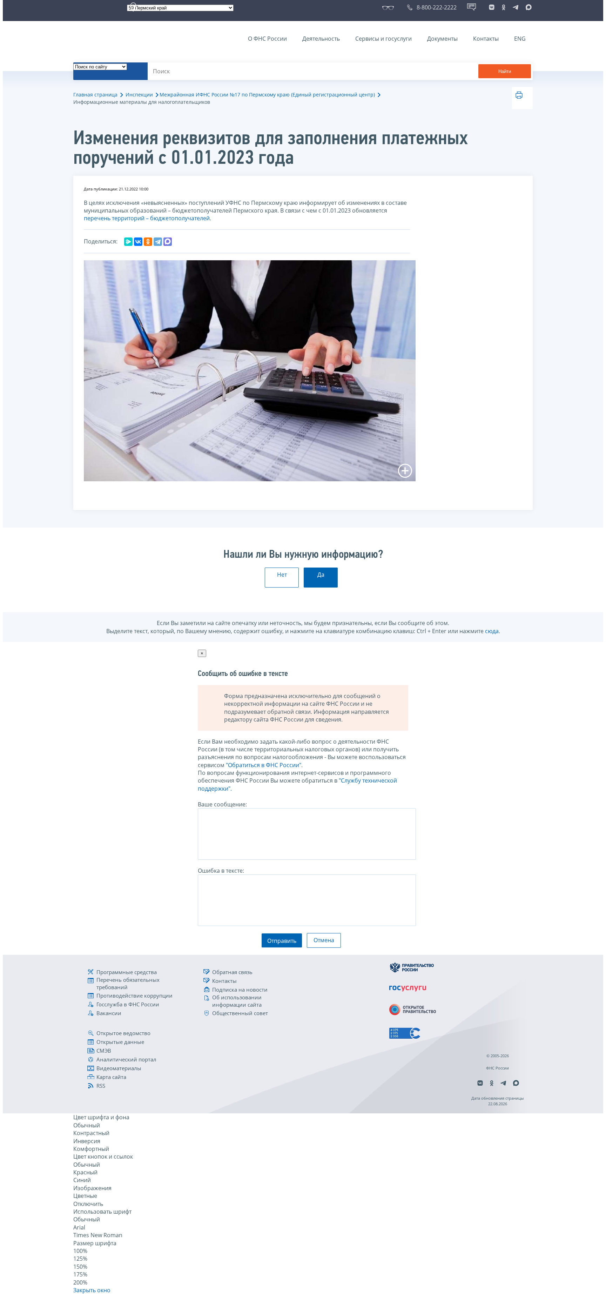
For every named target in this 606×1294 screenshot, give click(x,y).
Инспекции (139, 94)
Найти (504, 71)
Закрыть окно (91, 1290)
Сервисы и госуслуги (383, 38)
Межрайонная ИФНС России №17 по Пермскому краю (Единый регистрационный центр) (267, 94)
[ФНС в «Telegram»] (515, 7)
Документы (442, 38)
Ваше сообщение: (222, 804)
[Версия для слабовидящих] (389, 7)
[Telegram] (158, 241)
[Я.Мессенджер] (128, 241)
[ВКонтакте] (138, 241)
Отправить (281, 941)
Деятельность (321, 38)
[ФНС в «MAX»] (527, 7)
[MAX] (167, 241)
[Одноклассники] (148, 241)
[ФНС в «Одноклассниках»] (503, 7)
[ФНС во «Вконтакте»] (491, 7)
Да (320, 574)
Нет (282, 574)
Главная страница (95, 94)
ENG (520, 38)
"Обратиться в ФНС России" (263, 765)
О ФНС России (267, 38)
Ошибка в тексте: (221, 870)
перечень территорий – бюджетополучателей (147, 218)
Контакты (486, 38)
